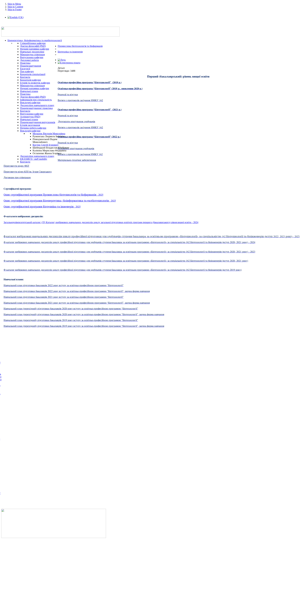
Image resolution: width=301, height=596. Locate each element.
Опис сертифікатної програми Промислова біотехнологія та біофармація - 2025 (53, 194)
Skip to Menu (14, 4)
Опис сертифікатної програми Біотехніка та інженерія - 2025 (42, 206)
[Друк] (62, 60)
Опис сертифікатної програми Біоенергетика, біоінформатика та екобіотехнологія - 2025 (60, 200)
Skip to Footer (15, 9)
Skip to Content (15, 6)
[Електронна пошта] (69, 62)
